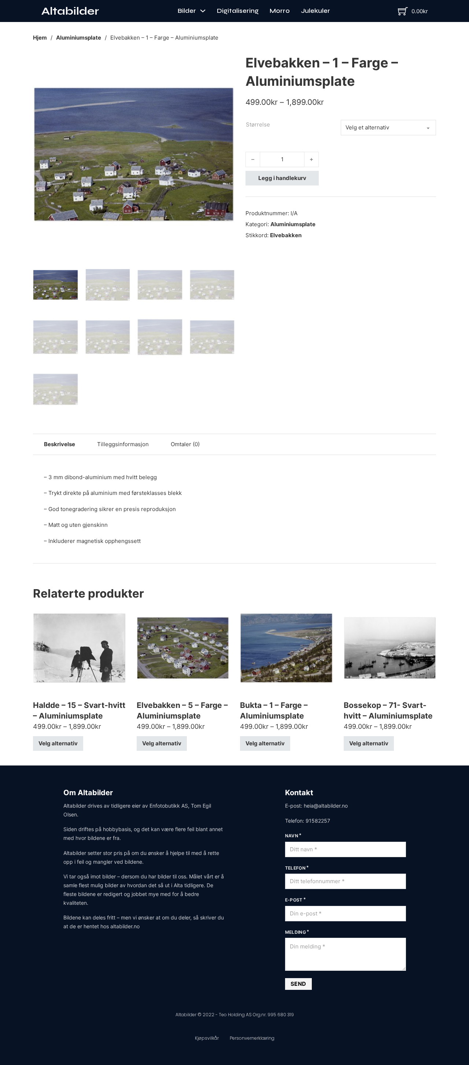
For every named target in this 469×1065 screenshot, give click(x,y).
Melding (295, 932)
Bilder (187, 11)
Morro (280, 11)
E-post (294, 900)
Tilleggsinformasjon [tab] (123, 444)
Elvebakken (286, 235)
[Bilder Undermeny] (203, 11)
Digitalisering (238, 11)
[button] (224, 63)
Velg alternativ (58, 743)
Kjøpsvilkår (207, 1038)
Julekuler (315, 11)
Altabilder (70, 10)
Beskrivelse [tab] (59, 444)
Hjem (40, 37)
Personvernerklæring (252, 1038)
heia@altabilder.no (326, 806)
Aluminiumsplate (78, 37)
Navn (292, 835)
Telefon (295, 868)
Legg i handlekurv (282, 178)
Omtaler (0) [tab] (185, 444)
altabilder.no (125, 926)
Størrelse (258, 124)
